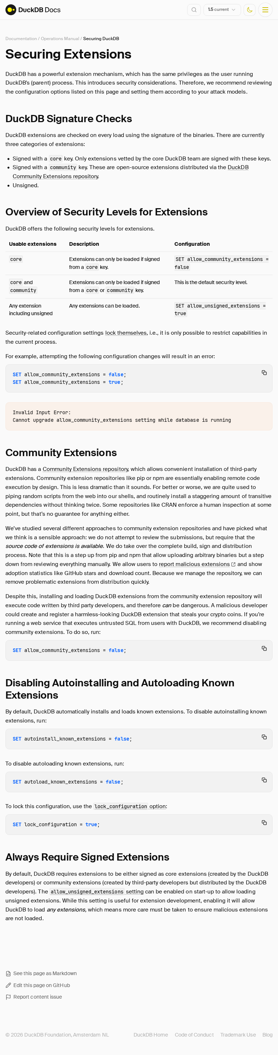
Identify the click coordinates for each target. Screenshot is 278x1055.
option (130, 806)
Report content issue (37, 997)
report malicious (194, 564)
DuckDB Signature (68, 118)
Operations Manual (60, 39)
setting (97, 891)
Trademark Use (238, 1035)
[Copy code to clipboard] (264, 372)
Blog (267, 1035)
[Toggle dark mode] (250, 10)
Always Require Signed (87, 857)
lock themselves (126, 332)
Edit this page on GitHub (41, 985)
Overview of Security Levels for (106, 212)
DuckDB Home (151, 1035)
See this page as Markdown (45, 973)
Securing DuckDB (101, 39)
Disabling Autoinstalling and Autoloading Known (120, 689)
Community (61, 452)
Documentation (21, 39)
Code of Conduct (194, 1035)
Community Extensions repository (85, 469)
